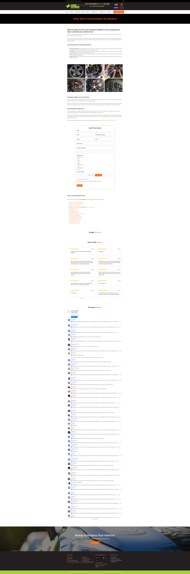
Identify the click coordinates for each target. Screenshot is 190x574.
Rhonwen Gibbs (74, 363)
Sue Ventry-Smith (74, 324)
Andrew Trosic (73, 386)
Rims (78, 169)
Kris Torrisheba (74, 382)
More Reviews (95, 519)
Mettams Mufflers (73, 210)
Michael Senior (74, 348)
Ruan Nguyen (73, 372)
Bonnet (79, 160)
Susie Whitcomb (74, 506)
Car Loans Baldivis (76, 207)
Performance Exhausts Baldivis (77, 203)
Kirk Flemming (74, 463)
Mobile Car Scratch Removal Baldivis (76, 202)
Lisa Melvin (73, 431)
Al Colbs (72, 427)
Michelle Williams (74, 458)
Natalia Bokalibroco (75, 500)
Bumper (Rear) (80, 164)
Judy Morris (73, 359)
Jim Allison (73, 453)
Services (71, 12)
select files (98, 175)
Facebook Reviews (102, 564)
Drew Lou (73, 492)
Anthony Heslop (74, 418)
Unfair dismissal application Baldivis (76, 213)
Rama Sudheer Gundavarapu (76, 482)
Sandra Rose (73, 319)
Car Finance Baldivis (91, 207)
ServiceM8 (84, 298)
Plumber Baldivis (73, 220)
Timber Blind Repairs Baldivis (75, 221)
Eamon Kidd (73, 486)
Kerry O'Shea (73, 395)
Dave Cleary (73, 510)
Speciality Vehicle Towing (74, 223)
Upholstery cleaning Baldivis (75, 215)
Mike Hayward (74, 414)
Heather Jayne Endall (75, 344)
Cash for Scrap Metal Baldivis (75, 219)
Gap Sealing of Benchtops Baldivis (76, 217)
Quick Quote (102, 12)
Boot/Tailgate (80, 167)
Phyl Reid (73, 436)
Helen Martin (73, 410)
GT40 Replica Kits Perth (74, 212)
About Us (88, 12)
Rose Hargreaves (74, 467)
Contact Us (109, 12)
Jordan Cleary (73, 400)
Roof (78, 161)
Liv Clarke (73, 423)
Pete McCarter (73, 330)
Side (78, 158)
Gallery (83, 12)
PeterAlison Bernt (74, 448)
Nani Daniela (73, 352)
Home (67, 12)
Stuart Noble (73, 377)
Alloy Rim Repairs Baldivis (74, 211)
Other (79, 163)
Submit (79, 185)
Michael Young (74, 440)
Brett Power (73, 334)
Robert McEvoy (74, 404)
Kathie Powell (73, 478)
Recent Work (77, 12)
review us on (73, 316)
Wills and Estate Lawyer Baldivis (75, 216)
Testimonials (94, 12)
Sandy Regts (73, 390)
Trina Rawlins (73, 338)
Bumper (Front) (80, 157)
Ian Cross (72, 515)
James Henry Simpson (75, 368)
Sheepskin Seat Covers (74, 208)
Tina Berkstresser (74, 444)
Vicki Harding (73, 472)
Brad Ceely (73, 496)
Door (79, 166)
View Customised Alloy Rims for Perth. (110, 120)
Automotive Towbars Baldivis (75, 204)
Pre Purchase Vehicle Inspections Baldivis (77, 206)
